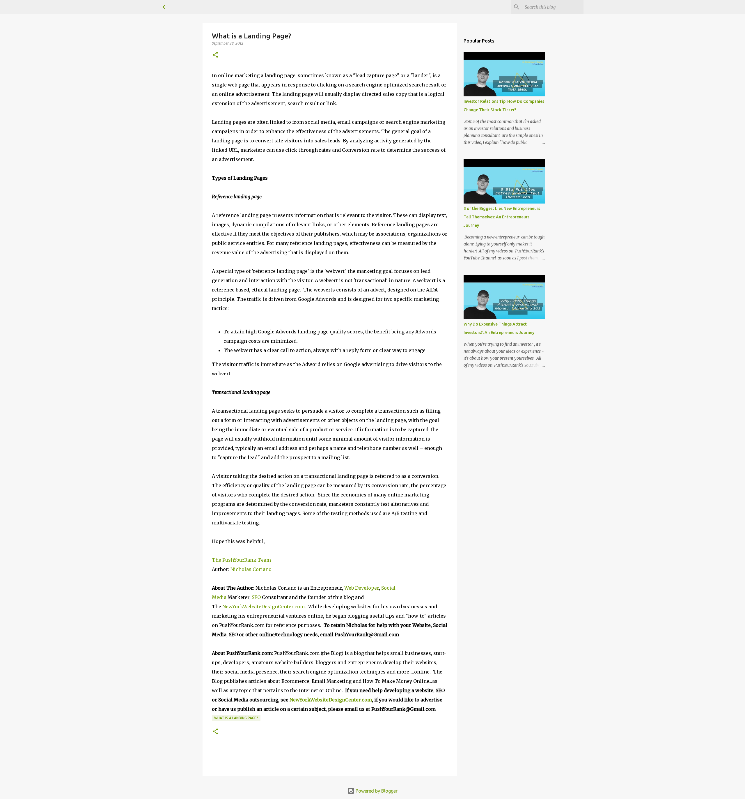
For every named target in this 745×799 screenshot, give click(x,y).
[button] (215, 55)
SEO (257, 597)
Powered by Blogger (376, 790)
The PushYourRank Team (241, 560)
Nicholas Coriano (251, 569)
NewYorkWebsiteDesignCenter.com (263, 606)
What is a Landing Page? (236, 718)
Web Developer (361, 588)
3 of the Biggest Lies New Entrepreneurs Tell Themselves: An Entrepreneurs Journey (502, 217)
